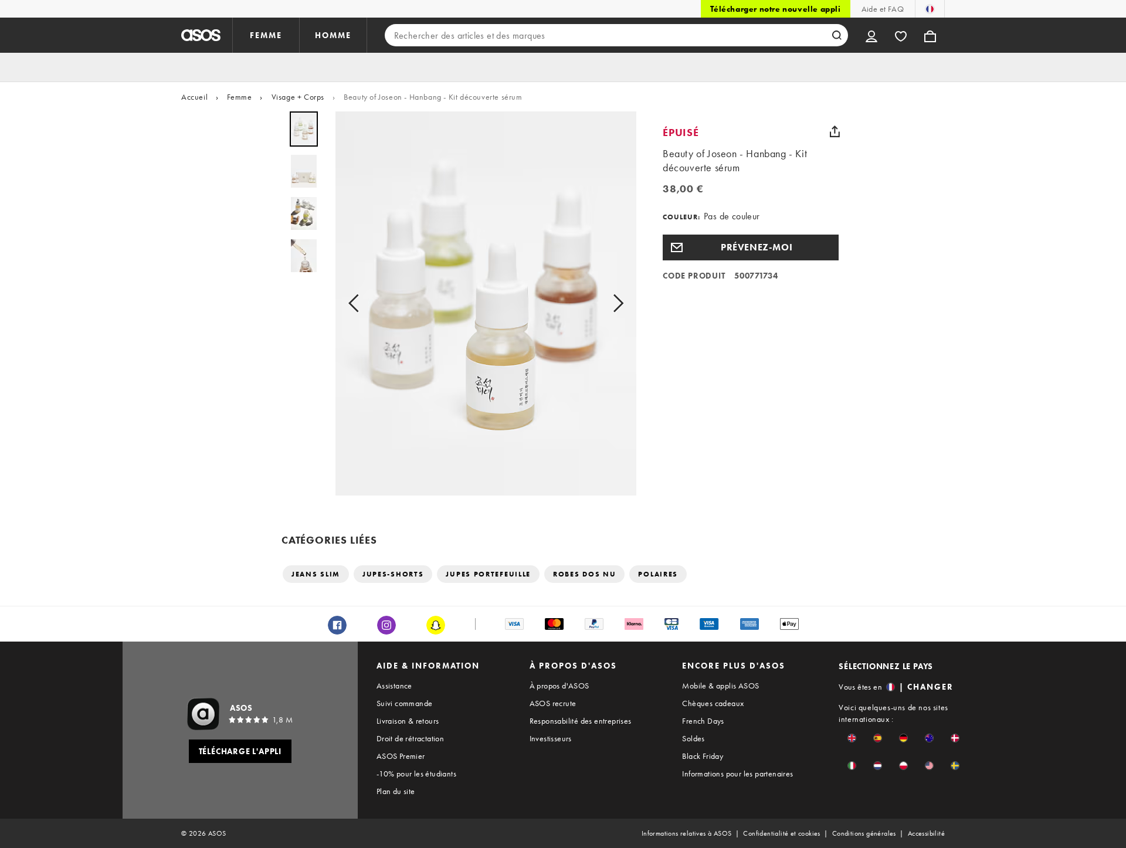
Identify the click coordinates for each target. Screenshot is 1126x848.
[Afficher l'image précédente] (357, 303)
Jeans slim (315, 574)
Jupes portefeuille (488, 574)
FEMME (266, 35)
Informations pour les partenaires (737, 773)
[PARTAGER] (834, 131)
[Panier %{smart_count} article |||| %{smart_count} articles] (930, 35)
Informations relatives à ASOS (687, 833)
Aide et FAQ (883, 9)
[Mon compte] (871, 35)
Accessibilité (926, 833)
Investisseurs (551, 738)
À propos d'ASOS (559, 685)
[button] (751, 247)
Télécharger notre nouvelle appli (775, 9)
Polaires (658, 574)
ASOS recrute (553, 703)
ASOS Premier (401, 756)
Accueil (194, 96)
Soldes (693, 738)
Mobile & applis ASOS (720, 685)
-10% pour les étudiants (416, 773)
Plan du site (396, 791)
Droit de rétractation (410, 738)
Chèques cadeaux (713, 703)
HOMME (333, 35)
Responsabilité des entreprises (581, 720)
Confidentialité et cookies (781, 833)
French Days (703, 720)
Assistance (394, 685)
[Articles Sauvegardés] (900, 35)
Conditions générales (864, 833)
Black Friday (702, 756)
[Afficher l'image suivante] (614, 303)
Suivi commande (405, 703)
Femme (239, 96)
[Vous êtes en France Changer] (929, 9)
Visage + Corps (298, 96)
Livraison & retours (408, 720)
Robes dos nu (584, 574)
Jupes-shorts (392, 574)
